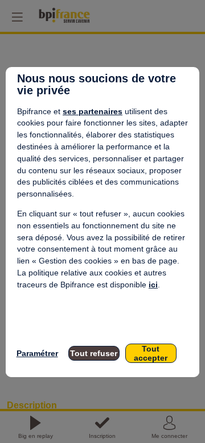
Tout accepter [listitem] (150, 353)
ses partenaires (92, 111)
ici (153, 284)
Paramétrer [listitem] (37, 353)
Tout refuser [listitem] (93, 353)
